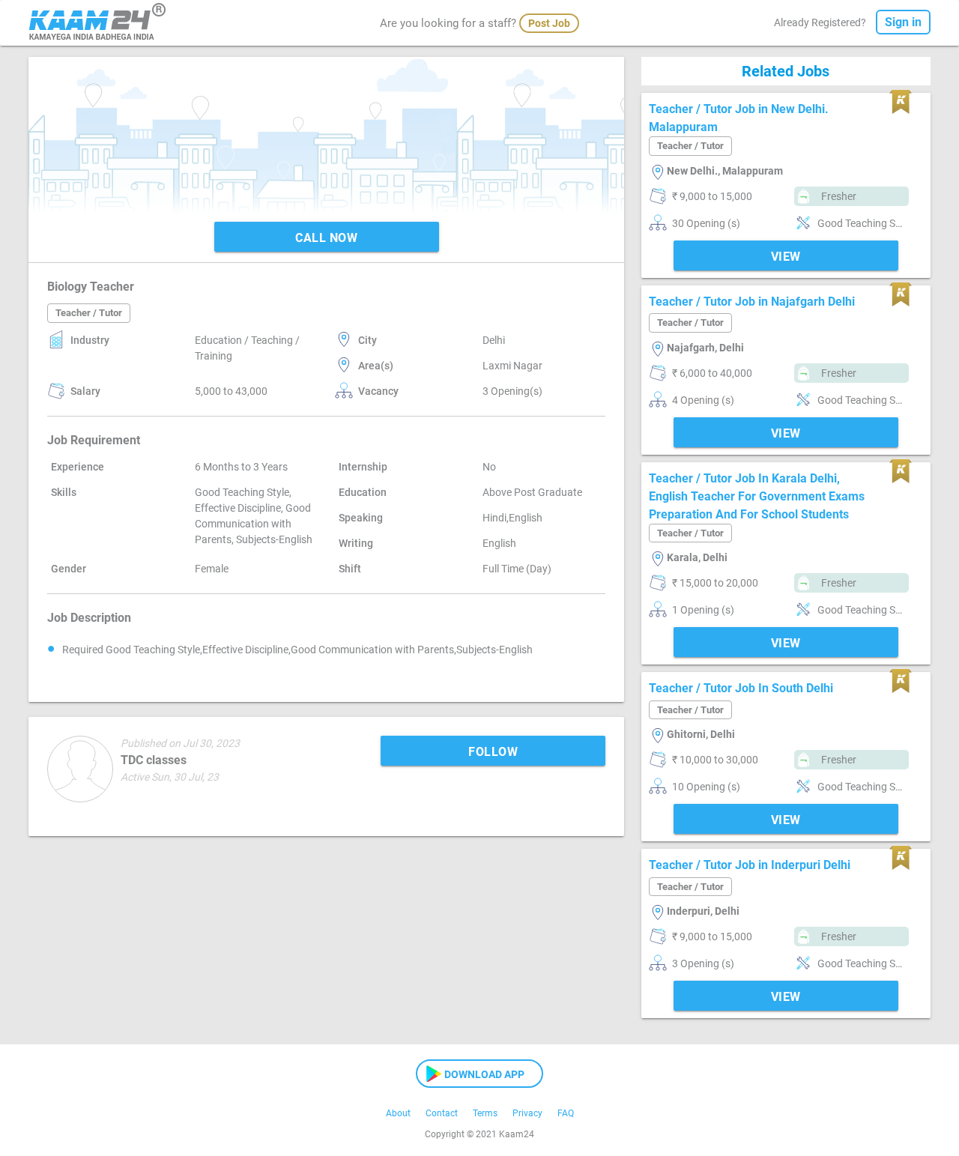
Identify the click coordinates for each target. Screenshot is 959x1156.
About (398, 1113)
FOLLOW (493, 752)
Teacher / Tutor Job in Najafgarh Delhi (752, 301)
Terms (485, 1113)
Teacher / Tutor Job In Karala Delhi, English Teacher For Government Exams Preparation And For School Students (757, 496)
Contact (442, 1113)
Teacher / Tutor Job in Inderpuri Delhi (749, 865)
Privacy (527, 1113)
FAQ (565, 1113)
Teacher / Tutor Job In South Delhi (741, 688)
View (786, 256)
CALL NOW (326, 238)
